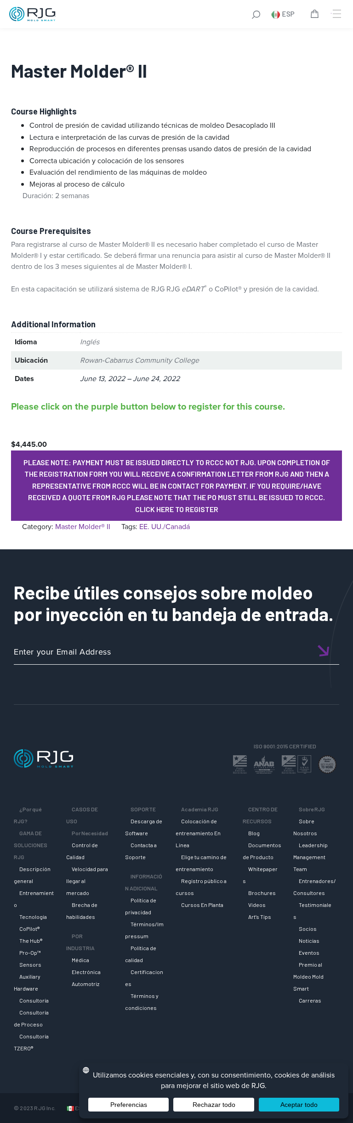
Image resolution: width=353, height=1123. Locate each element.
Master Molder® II (82, 526)
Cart (316, 15)
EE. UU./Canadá (164, 526)
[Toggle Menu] (336, 14)
